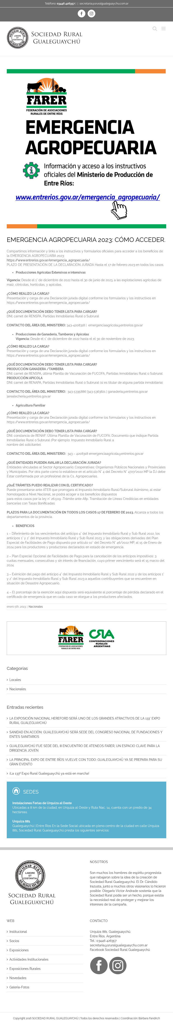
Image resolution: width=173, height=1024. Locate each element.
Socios (14, 941)
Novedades (17, 978)
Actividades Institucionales (28, 959)
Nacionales (36, 606)
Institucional (18, 931)
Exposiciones (19, 950)
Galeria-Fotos (19, 987)
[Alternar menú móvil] (164, 28)
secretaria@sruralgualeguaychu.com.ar (104, 3)
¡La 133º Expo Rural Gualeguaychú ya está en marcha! (49, 773)
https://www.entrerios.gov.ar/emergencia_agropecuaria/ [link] (48, 260)
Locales (15, 680)
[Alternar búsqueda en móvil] (155, 28)
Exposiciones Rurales (25, 969)
